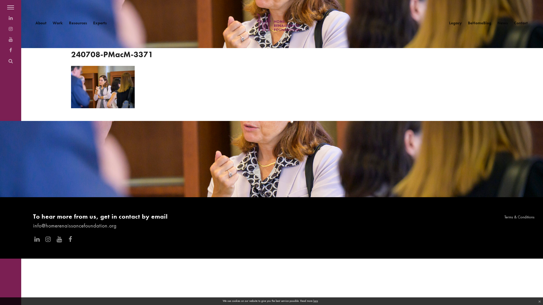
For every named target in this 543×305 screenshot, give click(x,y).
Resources (78, 23)
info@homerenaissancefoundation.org (75, 226)
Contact (521, 23)
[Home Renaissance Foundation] (278, 22)
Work (58, 23)
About (40, 23)
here (315, 301)
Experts (100, 23)
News (502, 23)
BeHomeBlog (479, 23)
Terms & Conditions (519, 217)
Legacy (455, 23)
